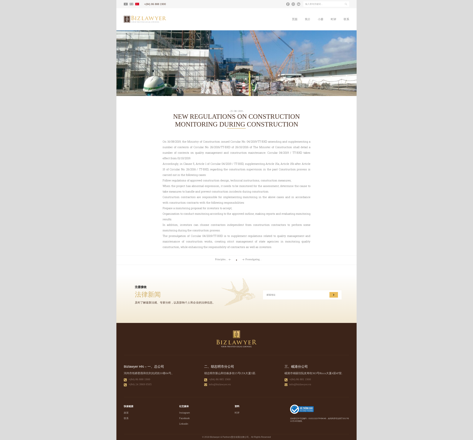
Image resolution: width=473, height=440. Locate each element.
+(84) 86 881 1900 (300, 379)
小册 (320, 19)
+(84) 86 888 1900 (139, 379)
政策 (126, 412)
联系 (346, 19)
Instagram (184, 412)
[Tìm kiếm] (345, 4)
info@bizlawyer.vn (220, 384)
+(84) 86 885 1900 (220, 379)
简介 (307, 19)
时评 (333, 19)
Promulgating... (253, 259)
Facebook (184, 418)
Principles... (221, 259)
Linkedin (183, 423)
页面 (294, 19)
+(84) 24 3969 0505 (140, 384)
